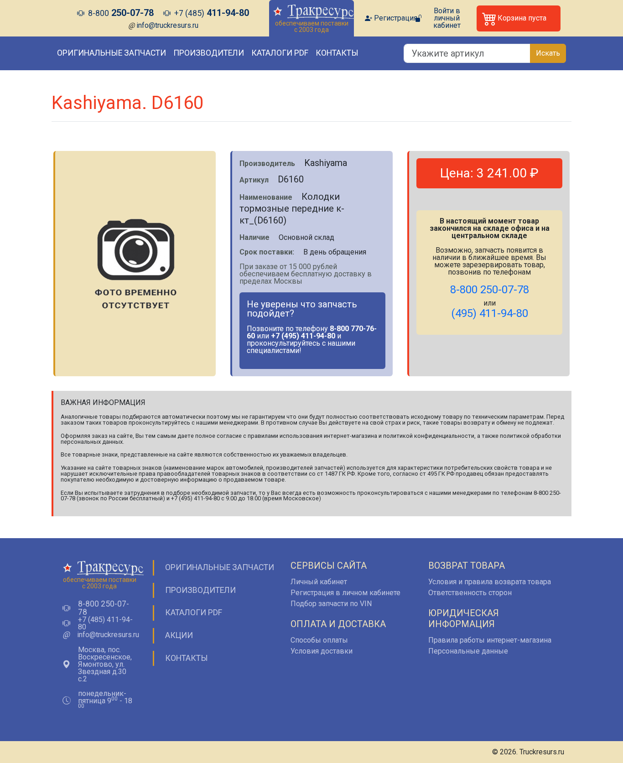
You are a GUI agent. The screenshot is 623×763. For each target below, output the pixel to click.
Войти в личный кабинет (447, 18)
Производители (208, 52)
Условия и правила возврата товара (489, 581)
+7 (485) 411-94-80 (105, 623)
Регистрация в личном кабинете (345, 592)
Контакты (337, 52)
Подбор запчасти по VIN (331, 603)
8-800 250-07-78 (103, 608)
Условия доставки (322, 651)
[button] (519, 18)
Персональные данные (468, 651)
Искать (548, 53)
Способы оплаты (319, 640)
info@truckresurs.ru (167, 25)
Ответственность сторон (470, 592)
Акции (179, 635)
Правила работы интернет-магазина (489, 640)
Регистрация (395, 18)
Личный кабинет (319, 581)
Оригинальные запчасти (111, 52)
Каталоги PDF (279, 52)
